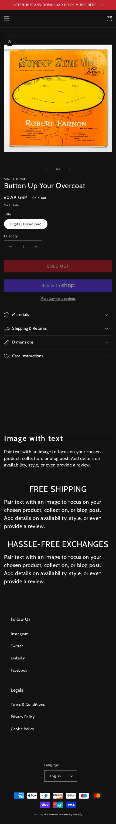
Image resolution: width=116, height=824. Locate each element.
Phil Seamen (51, 814)
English (55, 776)
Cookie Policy (22, 728)
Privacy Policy (23, 716)
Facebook (19, 670)
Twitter (17, 645)
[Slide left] (46, 169)
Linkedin (18, 658)
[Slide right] (70, 169)
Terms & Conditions (28, 704)
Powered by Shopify (70, 814)
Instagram (19, 633)
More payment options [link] (58, 298)
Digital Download (26, 224)
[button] (7, 19)
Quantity (11, 236)
